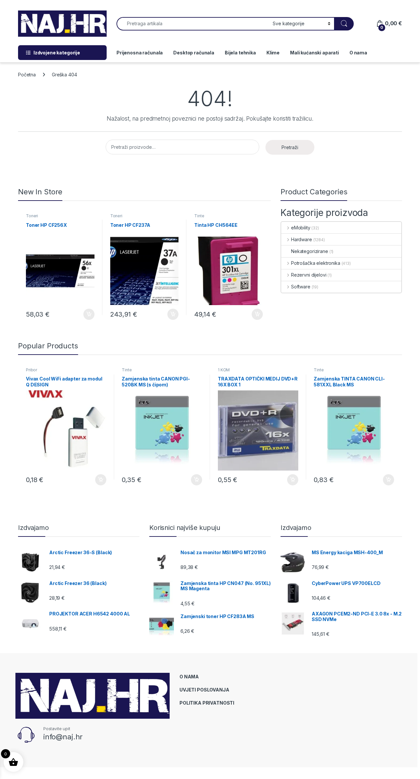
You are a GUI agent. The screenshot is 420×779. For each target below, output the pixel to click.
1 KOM (224, 369)
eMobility (300, 227)
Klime (273, 52)
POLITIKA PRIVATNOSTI (206, 703)
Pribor (31, 369)
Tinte (199, 215)
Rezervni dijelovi (308, 275)
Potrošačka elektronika (315, 263)
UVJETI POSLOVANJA (204, 689)
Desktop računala (193, 52)
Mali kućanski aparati (314, 52)
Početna (27, 74)
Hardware (301, 239)
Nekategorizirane (309, 251)
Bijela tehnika (240, 52)
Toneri (32, 215)
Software (300, 286)
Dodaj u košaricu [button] (85, 314)
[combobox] (192, 23)
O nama (358, 52)
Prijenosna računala (139, 52)
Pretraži (290, 147)
